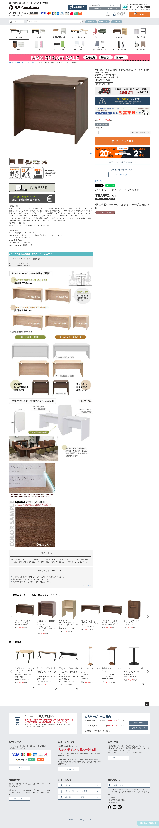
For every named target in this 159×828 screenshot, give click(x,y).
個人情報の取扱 (114, 802)
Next (148, 616)
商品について (103, 5)
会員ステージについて (138, 728)
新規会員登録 (138, 723)
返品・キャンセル (119, 752)
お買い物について (114, 5)
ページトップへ (147, 704)
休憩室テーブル (104, 22)
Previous (11, 617)
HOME (11, 63)
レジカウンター (91, 22)
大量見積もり (79, 7)
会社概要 (112, 797)
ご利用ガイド (97, 8)
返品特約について (101, 181)
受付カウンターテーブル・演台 (25, 63)
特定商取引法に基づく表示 (117, 800)
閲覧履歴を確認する (148, 823)
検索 (80, 21)
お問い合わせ (113, 8)
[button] (11, 671)
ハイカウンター (117, 22)
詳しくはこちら (85, 585)
